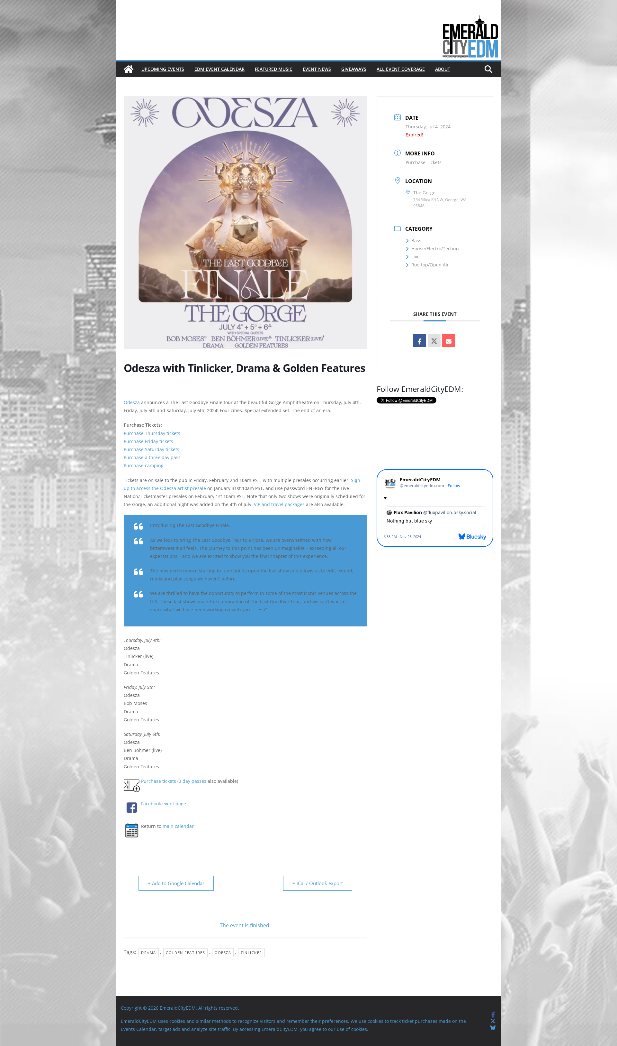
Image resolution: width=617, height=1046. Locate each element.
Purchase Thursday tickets (152, 433)
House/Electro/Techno (435, 248)
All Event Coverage (401, 69)
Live (415, 257)
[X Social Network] (434, 340)
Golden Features (185, 952)
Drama (148, 952)
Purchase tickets (158, 781)
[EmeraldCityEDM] (128, 69)
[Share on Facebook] (419, 340)
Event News (317, 69)
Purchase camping (144, 465)
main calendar (178, 826)
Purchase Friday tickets (148, 441)
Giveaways (353, 69)
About (442, 69)
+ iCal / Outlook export (317, 883)
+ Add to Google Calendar (176, 883)
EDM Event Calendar (219, 69)
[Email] (448, 340)
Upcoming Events (162, 69)
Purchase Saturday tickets (151, 449)
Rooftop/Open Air (430, 265)
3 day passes (192, 781)
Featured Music (273, 69)
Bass (416, 240)
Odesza (132, 402)
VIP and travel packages (279, 504)
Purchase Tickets (424, 162)
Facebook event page (163, 804)
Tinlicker (251, 952)
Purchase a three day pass (152, 457)
